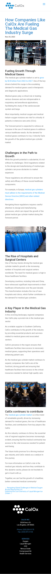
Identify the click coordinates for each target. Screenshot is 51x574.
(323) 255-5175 (28, 529)
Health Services (25, 554)
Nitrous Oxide (25, 549)
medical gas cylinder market (20, 415)
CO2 (25, 546)
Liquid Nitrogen (25, 544)
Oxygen (25, 541)
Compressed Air (25, 551)
